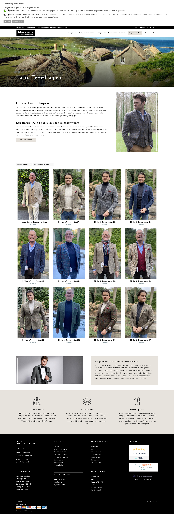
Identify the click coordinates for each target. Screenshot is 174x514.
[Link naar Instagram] (156, 27)
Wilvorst (94, 479)
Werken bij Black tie (61, 457)
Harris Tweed (96, 490)
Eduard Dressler (97, 487)
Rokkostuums (96, 452)
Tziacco (94, 485)
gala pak (138, 373)
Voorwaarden (59, 462)
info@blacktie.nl (23, 462)
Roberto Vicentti (97, 482)
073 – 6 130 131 (23, 459)
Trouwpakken (96, 455)
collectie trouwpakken (111, 373)
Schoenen (95, 460)
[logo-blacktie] (25, 33)
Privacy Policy (58, 465)
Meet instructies (59, 479)
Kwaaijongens (19, 511)
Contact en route (60, 452)
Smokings (94, 447)
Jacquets (94, 449)
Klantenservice (59, 460)
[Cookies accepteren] (5, 10)
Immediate (95, 477)
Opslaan (7, 21)
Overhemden (96, 462)
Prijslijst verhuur (59, 485)
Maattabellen (58, 482)
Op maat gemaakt (60, 455)
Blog (136, 27)
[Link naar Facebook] (150, 27)
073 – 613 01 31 (125, 378)
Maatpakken (95, 457)
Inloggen (142, 27)
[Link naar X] (147, 27)
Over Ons (57, 447)
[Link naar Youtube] (153, 27)
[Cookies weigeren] (8, 10)
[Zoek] (145, 33)
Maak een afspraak (61, 449)
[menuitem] (136, 27)
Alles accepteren (18, 21)
